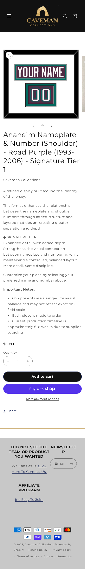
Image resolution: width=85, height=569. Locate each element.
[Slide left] (33, 125)
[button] (8, 16)
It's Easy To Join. (29, 500)
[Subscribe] (72, 463)
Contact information (58, 556)
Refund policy (38, 549)
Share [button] (12, 411)
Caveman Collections (39, 544)
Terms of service (28, 556)
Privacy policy (61, 549)
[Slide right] (51, 125)
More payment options (42, 398)
